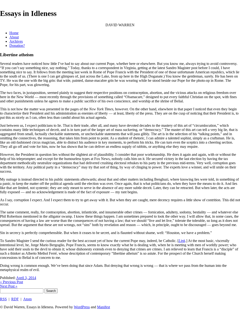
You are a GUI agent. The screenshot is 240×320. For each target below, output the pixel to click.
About (14, 37)
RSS (3, 299)
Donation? (17, 46)
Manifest (103, 307)
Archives (16, 41)
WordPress (82, 307)
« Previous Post (11, 282)
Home (14, 33)
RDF (15, 299)
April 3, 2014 (26, 278)
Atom (27, 299)
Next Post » (8, 286)
